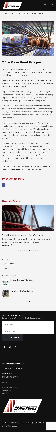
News (6, 269)
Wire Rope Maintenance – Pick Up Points (22, 235)
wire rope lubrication (22, 132)
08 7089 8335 (10, 376)
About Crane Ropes (10, 388)
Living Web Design (9, 426)
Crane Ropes (9, 264)
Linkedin (24, 239)
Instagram (10, 347)
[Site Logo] (12, 5)
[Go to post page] (28, 218)
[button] (46, 5)
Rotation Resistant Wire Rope (21, 280)
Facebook (3, 185)
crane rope (13, 75)
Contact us (6, 391)
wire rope (18, 72)
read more (6, 245)
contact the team (14, 169)
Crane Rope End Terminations (21, 291)
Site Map (5, 394)
